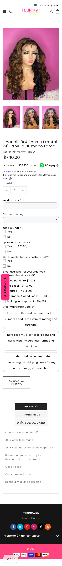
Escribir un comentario (17, 151)
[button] (46, 6)
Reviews (5, 287)
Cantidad (9, 183)
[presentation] (4, 121)
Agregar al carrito (16, 382)
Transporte (8, 171)
